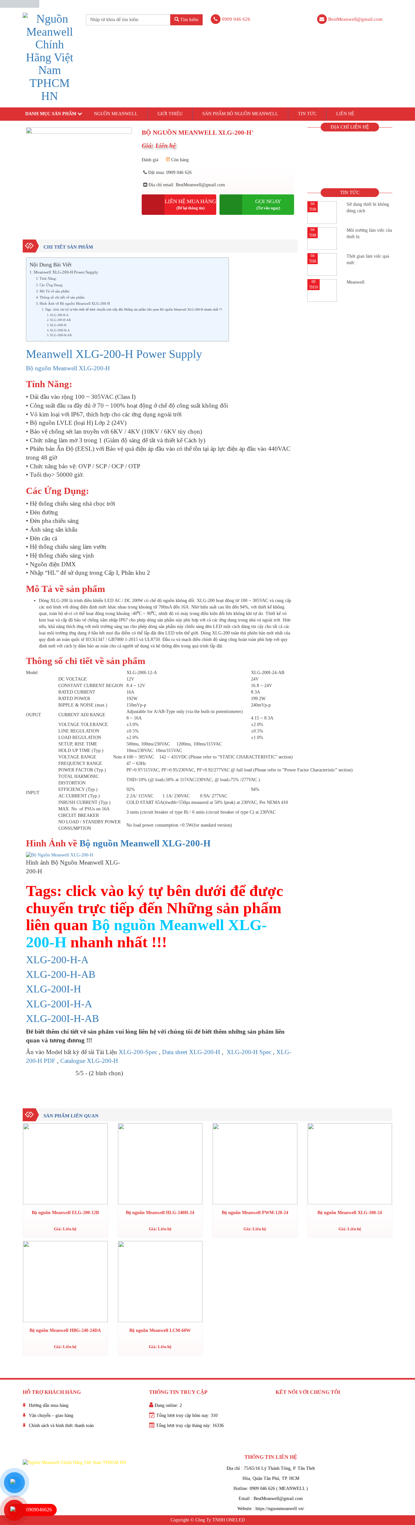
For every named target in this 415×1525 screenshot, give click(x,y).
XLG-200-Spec (138, 1052)
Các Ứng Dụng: (51, 285)
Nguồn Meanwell (116, 113)
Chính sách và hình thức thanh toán (61, 1425)
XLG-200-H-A (59, 315)
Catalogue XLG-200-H (89, 1060)
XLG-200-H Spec (248, 1052)
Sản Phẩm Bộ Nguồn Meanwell (240, 113)
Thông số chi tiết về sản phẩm (62, 297)
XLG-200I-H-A (60, 330)
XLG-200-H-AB (60, 320)
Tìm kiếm (188, 19)
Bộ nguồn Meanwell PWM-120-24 (255, 1212)
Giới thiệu (170, 113)
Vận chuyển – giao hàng (51, 1415)
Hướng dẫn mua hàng (48, 1405)
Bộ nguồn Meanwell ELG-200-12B (65, 1212)
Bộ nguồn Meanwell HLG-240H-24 (160, 1212)
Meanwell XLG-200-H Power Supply (66, 272)
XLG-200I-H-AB (61, 335)
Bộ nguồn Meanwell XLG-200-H (68, 368)
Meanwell (355, 282)
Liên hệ (345, 113)
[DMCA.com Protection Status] (19, 3)
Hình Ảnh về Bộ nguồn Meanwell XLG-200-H (75, 303)
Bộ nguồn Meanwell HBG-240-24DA (65, 1330)
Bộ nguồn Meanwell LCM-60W (160, 1330)
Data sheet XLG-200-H (191, 1052)
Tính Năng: (48, 278)
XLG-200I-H (58, 325)
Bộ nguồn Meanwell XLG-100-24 (349, 1212)
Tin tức (307, 113)
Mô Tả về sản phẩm (54, 291)
